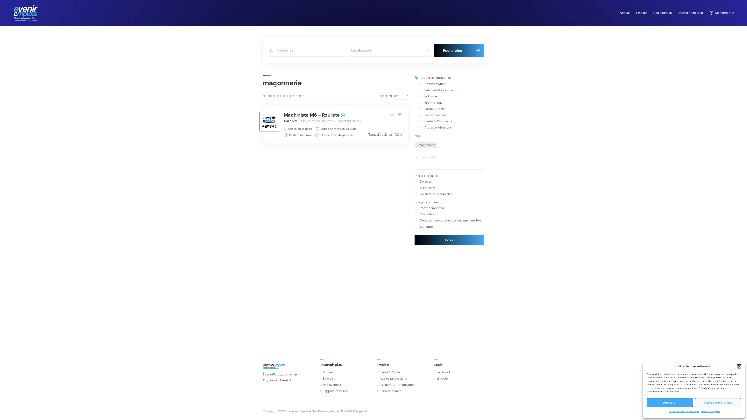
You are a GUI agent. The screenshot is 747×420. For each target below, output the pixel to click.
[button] (739, 366)
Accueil (625, 13)
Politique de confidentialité (684, 411)
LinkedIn (442, 378)
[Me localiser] (427, 50)
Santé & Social (390, 372)
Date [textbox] (397, 96)
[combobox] (401, 96)
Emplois (641, 13)
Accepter (670, 403)
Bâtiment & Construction (318, 121)
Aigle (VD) (290, 121)
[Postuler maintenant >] (392, 114)
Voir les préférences (718, 403)
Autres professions (393, 378)
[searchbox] (439, 144)
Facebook (444, 372)
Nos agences (662, 13)
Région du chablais (300, 128)
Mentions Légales (710, 411)
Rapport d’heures (690, 13)
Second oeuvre (390, 391)
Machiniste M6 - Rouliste (312, 115)
